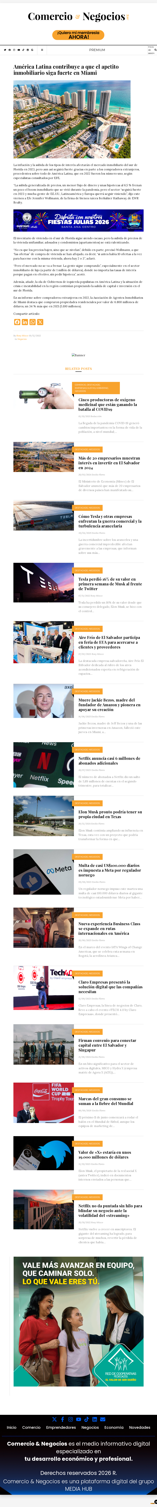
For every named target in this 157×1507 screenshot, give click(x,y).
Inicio (11, 1427)
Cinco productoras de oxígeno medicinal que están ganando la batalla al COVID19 (107, 404)
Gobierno (102, 388)
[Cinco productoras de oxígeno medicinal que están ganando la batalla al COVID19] (43, 393)
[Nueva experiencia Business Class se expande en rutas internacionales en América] (43, 927)
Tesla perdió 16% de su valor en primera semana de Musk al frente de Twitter (110, 583)
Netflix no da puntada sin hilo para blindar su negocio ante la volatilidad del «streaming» (110, 1210)
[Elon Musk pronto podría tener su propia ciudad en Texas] (43, 815)
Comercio (80, 384)
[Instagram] (70, 1419)
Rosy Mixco (22, 335)
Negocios (22, 339)
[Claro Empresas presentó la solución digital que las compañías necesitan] (43, 987)
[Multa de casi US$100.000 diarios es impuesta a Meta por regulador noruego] (43, 871)
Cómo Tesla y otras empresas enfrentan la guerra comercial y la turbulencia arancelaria (109, 521)
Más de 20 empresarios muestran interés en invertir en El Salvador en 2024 (109, 462)
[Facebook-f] (62, 1419)
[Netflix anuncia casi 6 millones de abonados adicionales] (43, 764)
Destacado (93, 384)
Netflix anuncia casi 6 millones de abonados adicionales (109, 761)
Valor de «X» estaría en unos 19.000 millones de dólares (104, 1155)
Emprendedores (61, 1427)
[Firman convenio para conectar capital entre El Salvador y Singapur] (43, 1044)
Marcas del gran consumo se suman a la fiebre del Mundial (105, 1101)
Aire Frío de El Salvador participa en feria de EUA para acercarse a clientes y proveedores (109, 642)
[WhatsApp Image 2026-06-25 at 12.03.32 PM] (78, 220)
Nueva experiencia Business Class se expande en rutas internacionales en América (109, 928)
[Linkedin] (94, 1419)
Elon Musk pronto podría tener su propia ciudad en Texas (110, 814)
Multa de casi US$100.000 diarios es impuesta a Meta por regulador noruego (109, 870)
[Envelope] (102, 1419)
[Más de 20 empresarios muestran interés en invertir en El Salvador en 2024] (43, 456)
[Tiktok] (86, 1419)
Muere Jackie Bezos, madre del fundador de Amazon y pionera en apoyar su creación (109, 704)
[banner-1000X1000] (79, 1321)
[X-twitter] (54, 1419)
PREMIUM (97, 50)
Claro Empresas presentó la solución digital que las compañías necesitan (110, 986)
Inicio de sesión (151, 50)
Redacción (96, 416)
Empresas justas (85, 388)
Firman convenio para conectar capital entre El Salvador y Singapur (107, 1045)
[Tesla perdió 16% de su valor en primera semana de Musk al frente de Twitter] (43, 582)
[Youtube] (78, 1419)
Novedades (139, 1427)
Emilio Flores (98, 474)
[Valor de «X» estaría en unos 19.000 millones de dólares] (43, 1153)
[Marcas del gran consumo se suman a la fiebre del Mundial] (43, 1102)
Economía (114, 1427)
